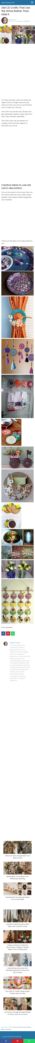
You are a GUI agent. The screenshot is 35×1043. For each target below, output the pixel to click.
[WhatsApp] (13, 633)
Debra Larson (13, 19)
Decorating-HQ (7, 2)
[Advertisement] (14, 71)
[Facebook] (3, 633)
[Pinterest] (8, 633)
